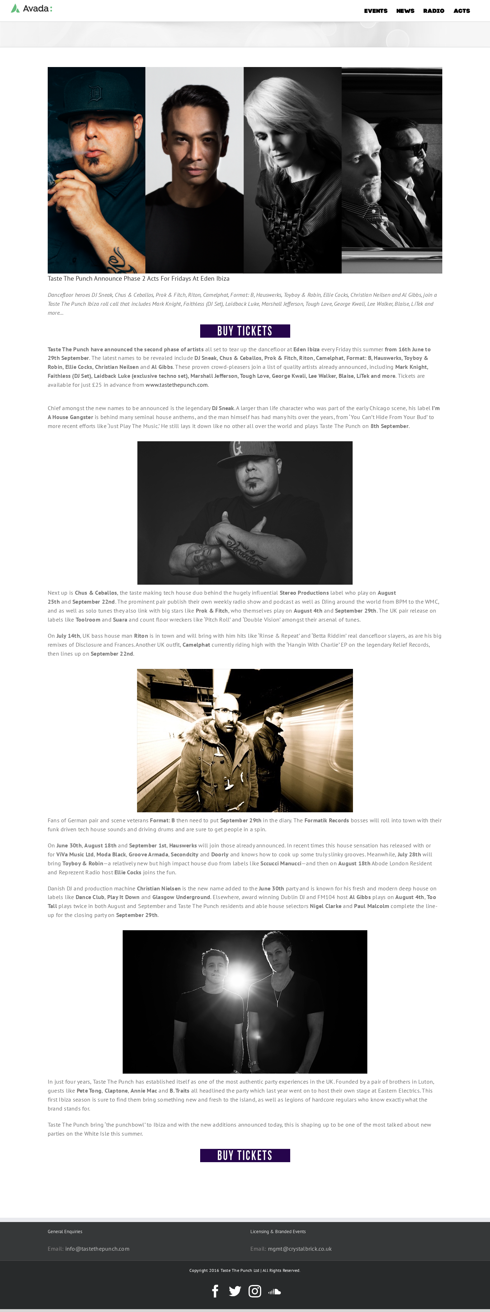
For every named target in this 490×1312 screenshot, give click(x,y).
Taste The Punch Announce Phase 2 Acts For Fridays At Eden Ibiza (139, 278)
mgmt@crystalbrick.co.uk (300, 1248)
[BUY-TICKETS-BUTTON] (245, 327)
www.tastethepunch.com (177, 384)
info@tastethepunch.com (97, 1248)
